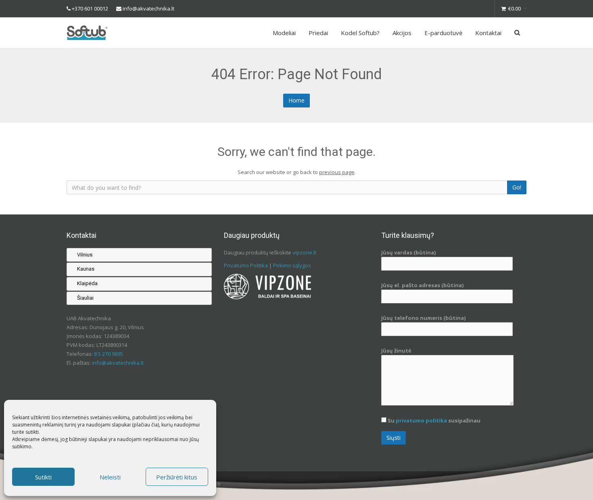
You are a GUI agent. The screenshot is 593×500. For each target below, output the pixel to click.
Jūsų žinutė (396, 350)
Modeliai (284, 33)
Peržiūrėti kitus (176, 477)
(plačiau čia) (145, 424)
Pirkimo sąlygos (292, 265)
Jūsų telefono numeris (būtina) (423, 317)
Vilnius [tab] (84, 255)
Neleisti (110, 477)
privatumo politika (421, 420)
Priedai (318, 33)
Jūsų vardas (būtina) (408, 252)
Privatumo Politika (246, 265)
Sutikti (43, 477)
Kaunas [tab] (85, 269)
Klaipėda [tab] (87, 284)
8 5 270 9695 (108, 354)
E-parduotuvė (443, 33)
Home (296, 100)
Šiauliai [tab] (85, 298)
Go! (516, 187)
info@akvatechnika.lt (148, 8)
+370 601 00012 (90, 8)
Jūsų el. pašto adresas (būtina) (422, 285)
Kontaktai (488, 33)
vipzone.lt (304, 252)
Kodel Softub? (360, 33)
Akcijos (402, 33)
